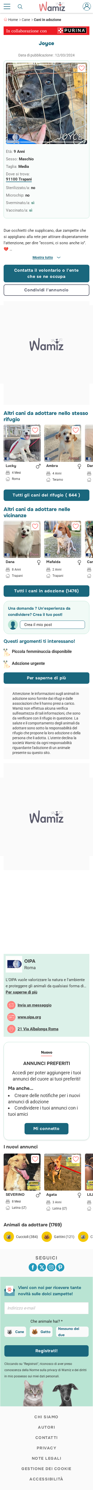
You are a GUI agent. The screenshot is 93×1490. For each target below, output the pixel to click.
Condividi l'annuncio (46, 290)
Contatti (46, 1437)
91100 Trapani (19, 179)
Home (13, 20)
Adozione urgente (28, 663)
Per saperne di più (46, 678)
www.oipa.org (29, 1017)
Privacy (47, 1448)
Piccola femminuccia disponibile (42, 651)
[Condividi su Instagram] (51, 1267)
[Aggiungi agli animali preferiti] (82, 68)
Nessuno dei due (68, 1332)
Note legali (46, 1458)
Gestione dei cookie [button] (46, 1468)
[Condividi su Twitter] (42, 1267)
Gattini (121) (64, 1237)
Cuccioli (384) (27, 1237)
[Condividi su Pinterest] (60, 1267)
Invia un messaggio (34, 1005)
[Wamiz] (55, 6)
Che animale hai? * (46, 1321)
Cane (26, 20)
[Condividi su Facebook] (33, 1267)
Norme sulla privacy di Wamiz (50, 1370)
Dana (10, 562)
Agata (51, 1195)
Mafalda (53, 562)
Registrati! (46, 1351)
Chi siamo (46, 1417)
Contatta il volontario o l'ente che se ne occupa (46, 273)
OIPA (29, 961)
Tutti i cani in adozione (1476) (46, 591)
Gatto (45, 1331)
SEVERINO (15, 1195)
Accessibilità (46, 1479)
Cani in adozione (47, 20)
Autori (46, 1427)
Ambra (52, 466)
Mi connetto (46, 1128)
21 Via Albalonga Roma (38, 1029)
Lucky (11, 466)
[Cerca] (20, 6)
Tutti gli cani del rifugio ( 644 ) (46, 495)
